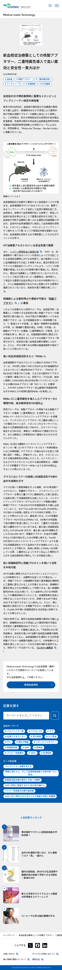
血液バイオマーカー (15, 736)
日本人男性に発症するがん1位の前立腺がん (25, 785)
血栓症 (8, 79)
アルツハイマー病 (14, 731)
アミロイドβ (35, 731)
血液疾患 (46, 753)
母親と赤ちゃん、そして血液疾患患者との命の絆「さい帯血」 (31, 773)
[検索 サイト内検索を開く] (50, 6)
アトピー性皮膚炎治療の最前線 (19, 790)
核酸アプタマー (24, 79)
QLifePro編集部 (47, 647)
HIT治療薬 (44, 84)
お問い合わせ (10, 954)
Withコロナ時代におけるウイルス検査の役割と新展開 (30, 796)
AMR (25, 747)
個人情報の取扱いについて (16, 959)
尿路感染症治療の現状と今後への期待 (22, 780)
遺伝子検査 (22, 742)
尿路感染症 (11, 747)
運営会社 (37, 959)
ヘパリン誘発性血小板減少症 (26, 251)
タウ (50, 731)
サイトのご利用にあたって (45, 954)
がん (8, 742)
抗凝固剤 (30, 84)
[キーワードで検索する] (55, 716)
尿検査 (38, 747)
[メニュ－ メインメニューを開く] (57, 6)
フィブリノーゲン (13, 84)
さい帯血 (51, 736)
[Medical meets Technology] (17, 5)
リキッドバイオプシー (45, 742)
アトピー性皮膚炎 (14, 753)
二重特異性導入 (43, 79)
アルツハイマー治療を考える (18, 766)
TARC (32, 753)
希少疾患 (36, 736)
